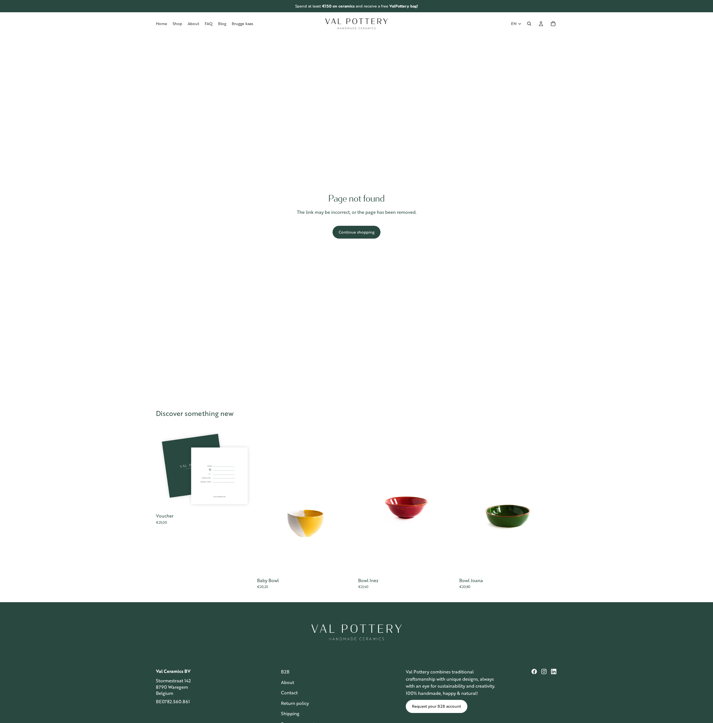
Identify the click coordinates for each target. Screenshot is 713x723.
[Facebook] (534, 671)
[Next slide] (349, 501)
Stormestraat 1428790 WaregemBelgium (173, 686)
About (287, 682)
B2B (285, 671)
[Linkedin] (553, 671)
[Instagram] (544, 671)
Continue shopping (356, 232)
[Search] (529, 24)
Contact (289, 692)
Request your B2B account (436, 706)
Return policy (295, 703)
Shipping (290, 713)
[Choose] (245, 501)
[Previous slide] (263, 501)
